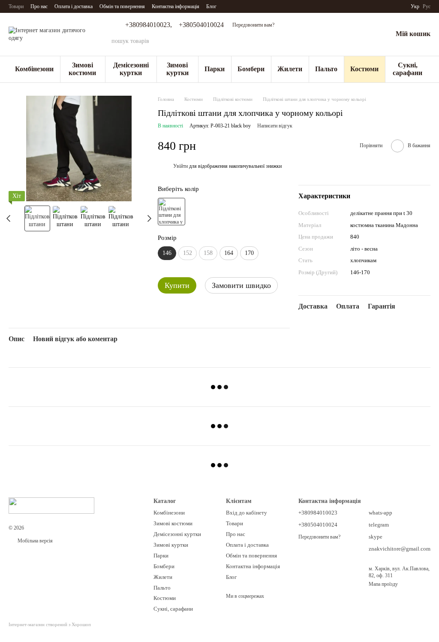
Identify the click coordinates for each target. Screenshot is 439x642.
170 (249, 253)
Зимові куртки (177, 68)
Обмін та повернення (122, 6)
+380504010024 (201, 24)
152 (187, 253)
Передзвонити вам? (253, 25)
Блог (211, 6)
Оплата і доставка (73, 6)
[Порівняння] (341, 34)
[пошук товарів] (294, 41)
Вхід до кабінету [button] (246, 512)
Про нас (39, 6)
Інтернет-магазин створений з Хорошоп (50, 624)
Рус (426, 6)
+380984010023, (148, 24)
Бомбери (251, 69)
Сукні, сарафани (407, 68)
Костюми (364, 69)
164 (228, 253)
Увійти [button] (180, 166)
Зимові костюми (82, 68)
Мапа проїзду (383, 584)
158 (208, 253)
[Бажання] (363, 34)
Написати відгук (274, 126)
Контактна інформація (175, 6)
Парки (214, 69)
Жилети (289, 69)
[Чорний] (171, 211)
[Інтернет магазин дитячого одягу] (51, 505)
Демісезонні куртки (131, 68)
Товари (16, 6)
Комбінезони (34, 69)
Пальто (326, 69)
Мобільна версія (34, 541)
